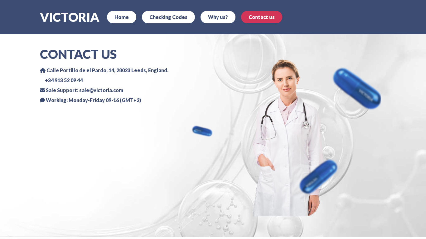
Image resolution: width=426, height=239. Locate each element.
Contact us (262, 17)
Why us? (218, 17)
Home (121, 17)
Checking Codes (168, 17)
